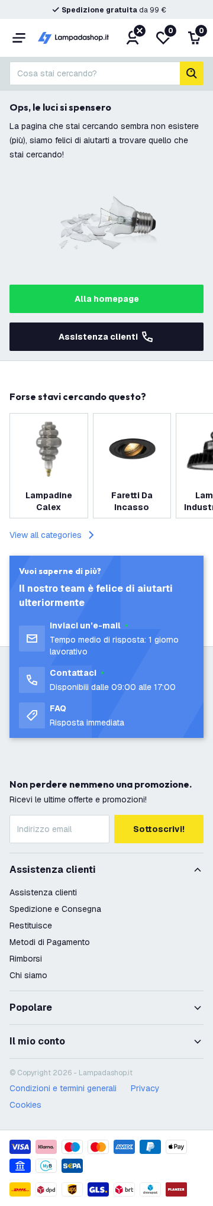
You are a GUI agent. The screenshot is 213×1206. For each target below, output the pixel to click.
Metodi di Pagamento (49, 942)
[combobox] (94, 73)
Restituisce (30, 925)
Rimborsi (25, 958)
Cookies (25, 1104)
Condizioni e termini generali (63, 1088)
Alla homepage (107, 299)
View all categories (45, 535)
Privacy (145, 1088)
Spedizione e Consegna (55, 909)
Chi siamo (28, 975)
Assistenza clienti (98, 336)
